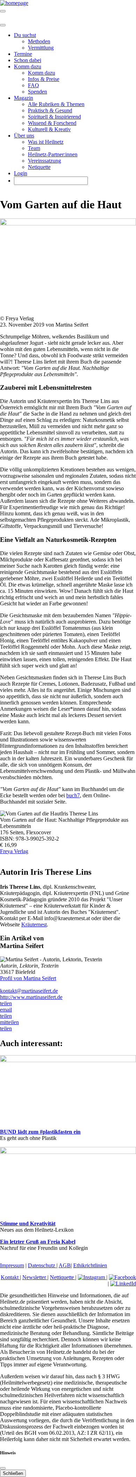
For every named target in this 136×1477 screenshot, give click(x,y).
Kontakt (10, 1277)
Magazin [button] (23, 98)
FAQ (33, 85)
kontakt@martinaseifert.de (29, 991)
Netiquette (39, 167)
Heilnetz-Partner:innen (52, 154)
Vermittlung (41, 48)
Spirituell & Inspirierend (54, 117)
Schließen (13, 1473)
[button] (6, 1003)
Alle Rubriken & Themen (56, 104)
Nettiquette (62, 1277)
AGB (65, 1265)
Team (34, 148)
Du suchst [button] (25, 35)
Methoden (39, 41)
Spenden (37, 92)
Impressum (12, 1265)
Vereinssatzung (44, 161)
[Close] (3, 25)
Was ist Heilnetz (45, 142)
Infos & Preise (43, 79)
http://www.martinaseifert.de (31, 997)
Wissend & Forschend (52, 123)
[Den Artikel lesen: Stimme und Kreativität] (68, 1152)
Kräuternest (34, 924)
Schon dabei (27, 60)
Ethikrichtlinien (90, 1265)
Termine (23, 54)
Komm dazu (41, 73)
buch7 (73, 795)
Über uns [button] (24, 136)
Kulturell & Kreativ (49, 129)
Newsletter (34, 1277)
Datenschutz (42, 1265)
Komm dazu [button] (27, 66)
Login (20, 173)
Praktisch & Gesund (50, 110)
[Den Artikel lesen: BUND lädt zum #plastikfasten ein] (68, 1060)
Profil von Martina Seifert (28, 978)
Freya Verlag (14, 851)
